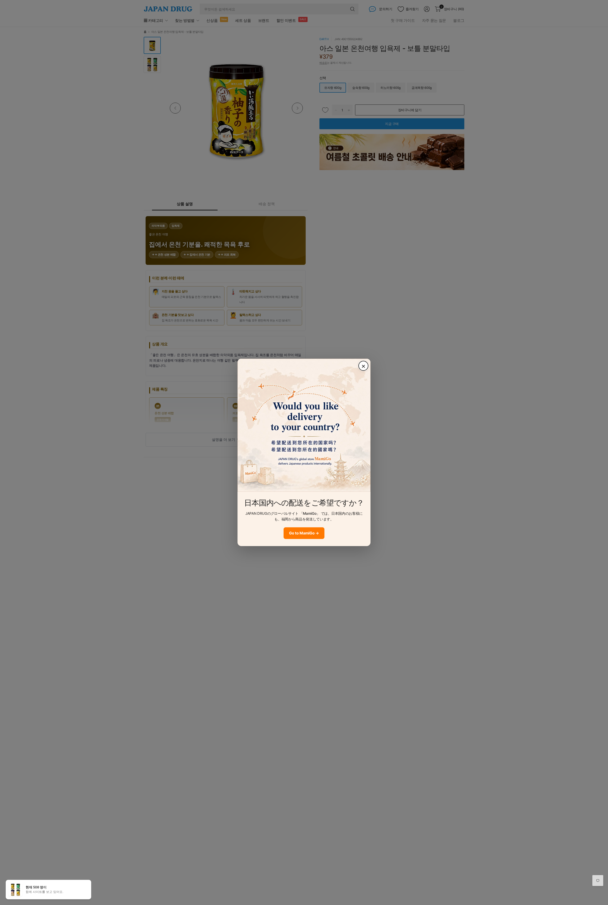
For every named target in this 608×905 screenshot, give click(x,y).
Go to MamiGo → (304, 533)
